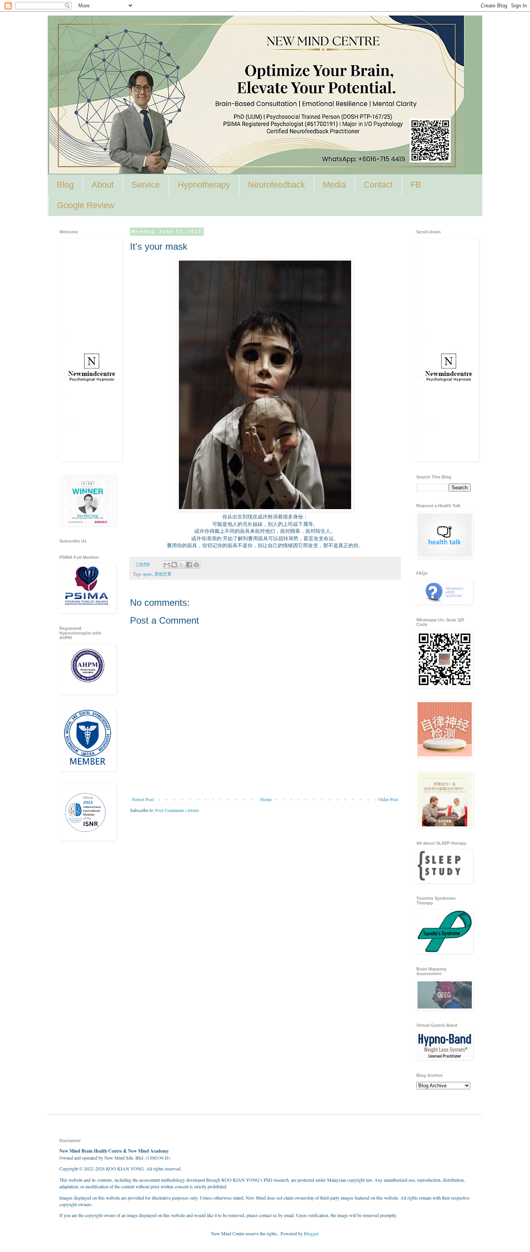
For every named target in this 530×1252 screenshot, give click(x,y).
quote (147, 574)
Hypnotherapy (204, 185)
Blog (65, 185)
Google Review (85, 205)
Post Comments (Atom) (177, 810)
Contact (378, 185)
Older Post (388, 799)
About (103, 185)
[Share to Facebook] (189, 565)
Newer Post (143, 799)
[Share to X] (181, 565)
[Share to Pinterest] (196, 565)
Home (266, 799)
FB (415, 185)
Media (334, 185)
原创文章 (162, 574)
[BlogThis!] (174, 565)
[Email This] (167, 565)
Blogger (311, 1233)
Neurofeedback (276, 185)
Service (146, 185)
